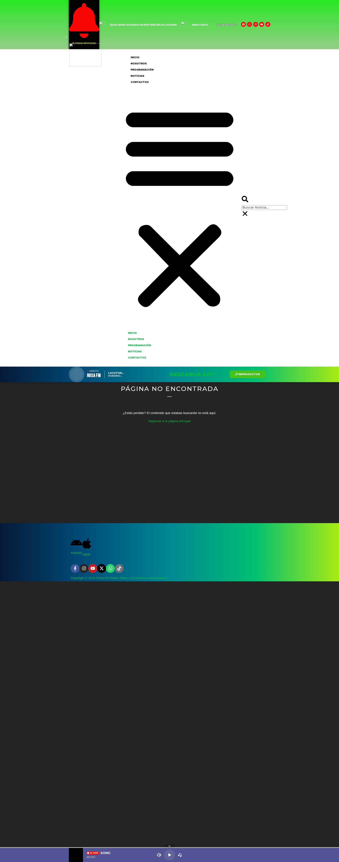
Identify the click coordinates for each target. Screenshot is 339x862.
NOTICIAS (137, 75)
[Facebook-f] (75, 568)
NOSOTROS (139, 63)
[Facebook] (243, 24)
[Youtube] (261, 24)
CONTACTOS (140, 82)
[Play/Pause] (169, 854)
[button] (179, 207)
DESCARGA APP (192, 374)
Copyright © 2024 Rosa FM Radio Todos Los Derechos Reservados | (119, 578)
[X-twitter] (101, 568)
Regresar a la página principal (169, 421)
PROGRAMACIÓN (142, 69)
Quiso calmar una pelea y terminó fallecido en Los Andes (143, 24)
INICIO (135, 57)
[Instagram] (255, 24)
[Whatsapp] (249, 24)
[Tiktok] (267, 24)
